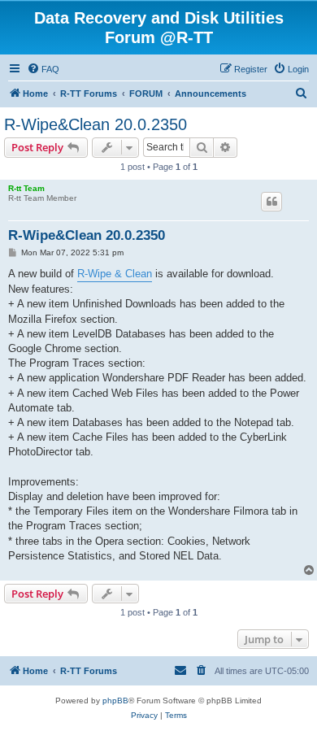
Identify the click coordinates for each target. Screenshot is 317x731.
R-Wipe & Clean (114, 274)
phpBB (115, 700)
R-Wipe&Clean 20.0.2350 (95, 124)
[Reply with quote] (271, 201)
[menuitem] (43, 69)
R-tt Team (26, 188)
